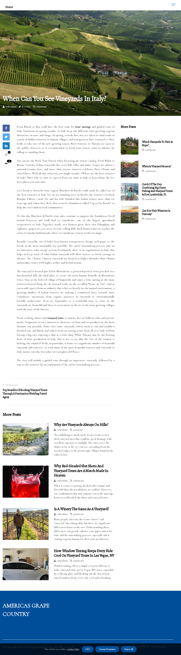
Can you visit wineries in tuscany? (156, 212)
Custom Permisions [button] (107, 649)
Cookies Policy (73, 649)
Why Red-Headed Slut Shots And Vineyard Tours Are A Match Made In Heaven (81, 470)
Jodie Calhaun (11, 106)
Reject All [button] (128, 649)
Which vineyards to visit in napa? (157, 143)
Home (9, 7)
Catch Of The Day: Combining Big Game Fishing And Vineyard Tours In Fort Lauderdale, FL (157, 189)
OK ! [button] (87, 649)
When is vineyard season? (156, 166)
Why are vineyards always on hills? (81, 424)
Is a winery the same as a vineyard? (81, 509)
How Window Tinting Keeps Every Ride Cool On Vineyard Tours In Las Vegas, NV (84, 553)
